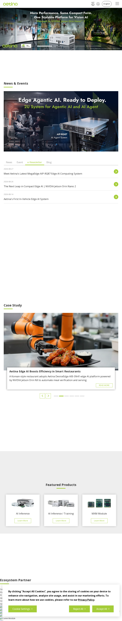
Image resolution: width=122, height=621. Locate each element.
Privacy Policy (86, 599)
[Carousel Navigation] (46, 396)
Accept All (103, 609)
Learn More (23, 520)
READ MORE (104, 385)
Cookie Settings (22, 609)
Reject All (79, 609)
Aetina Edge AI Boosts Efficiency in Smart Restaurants (44, 371)
